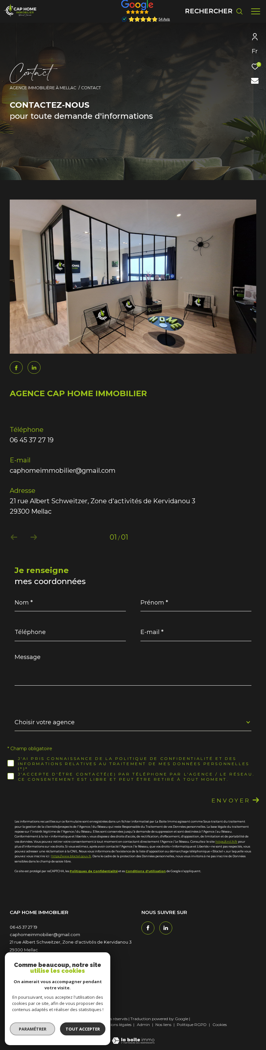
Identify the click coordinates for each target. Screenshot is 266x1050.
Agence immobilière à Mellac (43, 87)
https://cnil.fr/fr (226, 841)
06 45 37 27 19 (32, 440)
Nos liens (163, 1024)
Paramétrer (32, 1029)
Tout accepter (83, 1029)
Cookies (219, 1024)
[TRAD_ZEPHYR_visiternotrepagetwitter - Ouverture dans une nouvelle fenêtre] (34, 368)
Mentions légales (116, 1024)
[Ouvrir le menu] (255, 11)
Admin (144, 1024)
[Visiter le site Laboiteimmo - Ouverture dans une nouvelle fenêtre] (133, 1036)
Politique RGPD (192, 1024)
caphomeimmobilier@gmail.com (62, 470)
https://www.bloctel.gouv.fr (71, 856)
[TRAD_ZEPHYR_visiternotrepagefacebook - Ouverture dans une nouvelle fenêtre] (16, 368)
